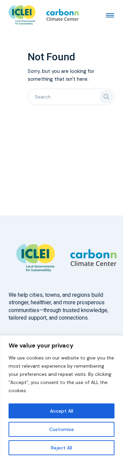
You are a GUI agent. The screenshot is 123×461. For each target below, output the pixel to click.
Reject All (61, 448)
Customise (61, 429)
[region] (61, 398)
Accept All (61, 411)
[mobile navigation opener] (110, 15)
